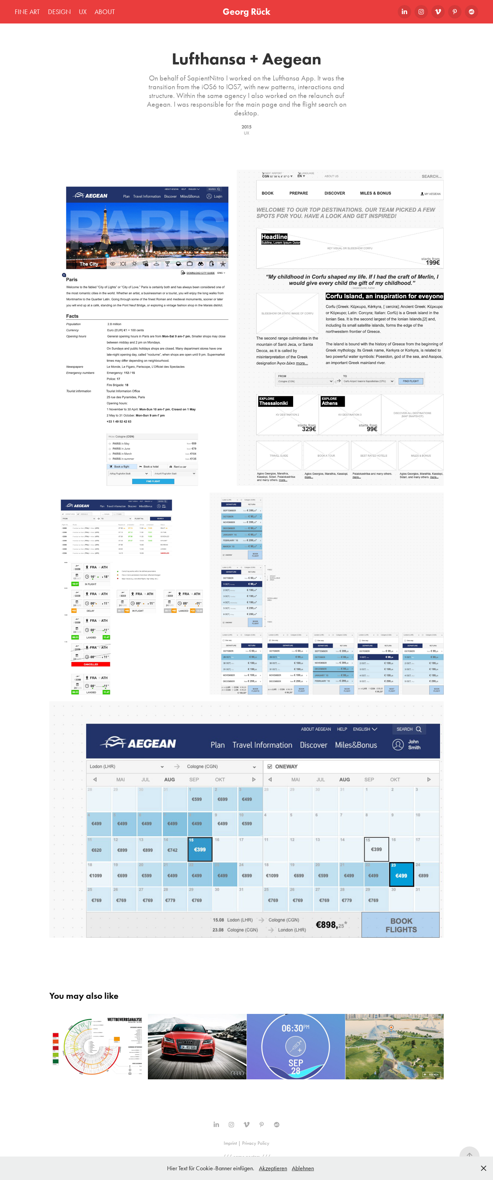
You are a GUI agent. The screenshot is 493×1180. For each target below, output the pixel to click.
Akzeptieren (273, 1168)
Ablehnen (303, 1168)
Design (59, 12)
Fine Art (27, 12)
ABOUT (105, 12)
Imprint (230, 1143)
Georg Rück (246, 11)
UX (83, 12)
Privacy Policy (255, 1143)
